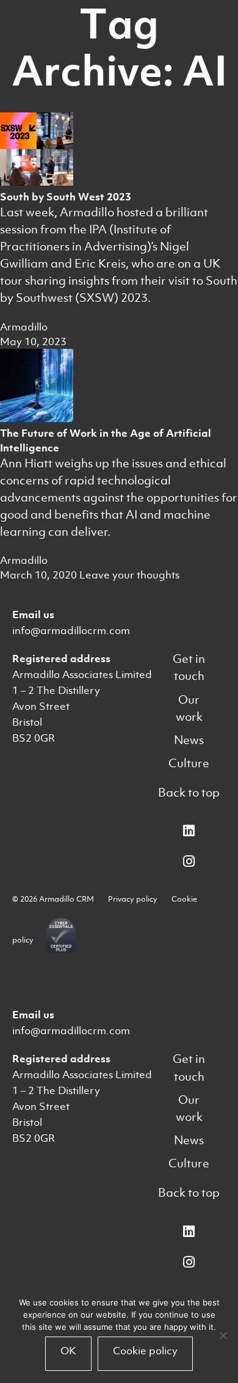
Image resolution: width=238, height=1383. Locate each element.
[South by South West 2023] (36, 182)
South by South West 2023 (65, 196)
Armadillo (24, 327)
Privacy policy (132, 899)
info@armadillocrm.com (71, 630)
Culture (188, 763)
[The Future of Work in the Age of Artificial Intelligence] (36, 418)
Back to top (189, 792)
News (189, 740)
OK (68, 1350)
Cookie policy (145, 1350)
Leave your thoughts (129, 575)
